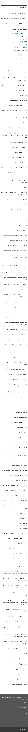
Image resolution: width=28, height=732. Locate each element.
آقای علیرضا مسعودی (18, 32)
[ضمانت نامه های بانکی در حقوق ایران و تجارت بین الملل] (13, 18)
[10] (14, 50)
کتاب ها (19, 11)
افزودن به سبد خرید (17, 58)
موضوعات (22, 7)
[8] (17, 50)
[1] (26, 50)
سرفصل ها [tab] (18, 71)
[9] (16, 50)
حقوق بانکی (19, 29)
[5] (21, 50)
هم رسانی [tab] (9, 71)
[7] (18, 50)
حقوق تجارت (20, 27)
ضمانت (14, 29)
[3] (23, 50)
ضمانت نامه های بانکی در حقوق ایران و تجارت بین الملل (15, 13)
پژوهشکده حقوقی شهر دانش (18, 33)
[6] (19, 50)
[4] (22, 50)
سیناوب (4, 729)
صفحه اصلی (25, 11)
